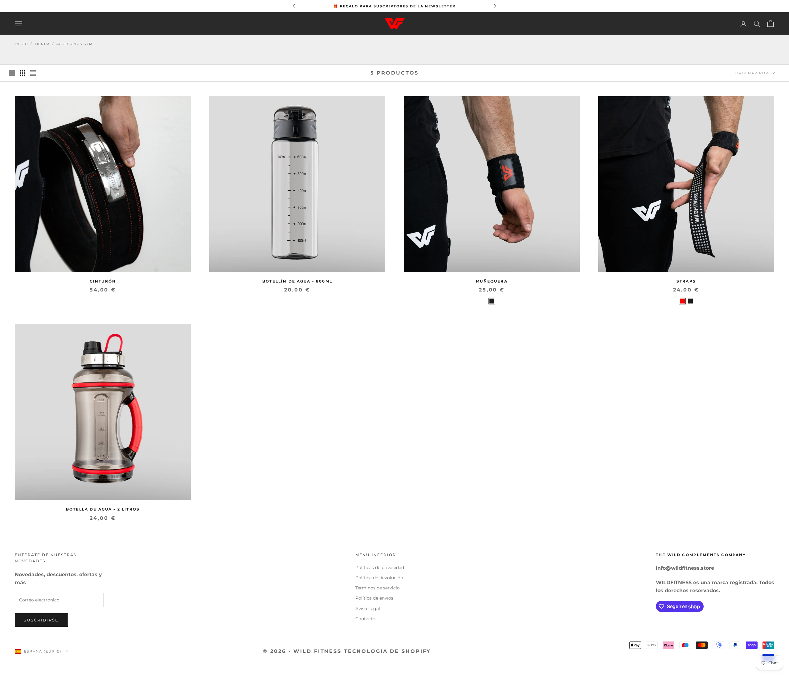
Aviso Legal (367, 608)
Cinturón (103, 281)
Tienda (42, 44)
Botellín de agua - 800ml (297, 281)
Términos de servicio (377, 588)
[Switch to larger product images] (12, 73)
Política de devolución (379, 577)
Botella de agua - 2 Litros (103, 509)
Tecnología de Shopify (387, 651)
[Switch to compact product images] (33, 73)
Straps (686, 281)
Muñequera (491, 281)
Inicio (21, 44)
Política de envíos (374, 598)
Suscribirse (41, 619)
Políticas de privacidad (379, 567)
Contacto (365, 618)
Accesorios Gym (74, 44)
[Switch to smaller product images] (22, 73)
